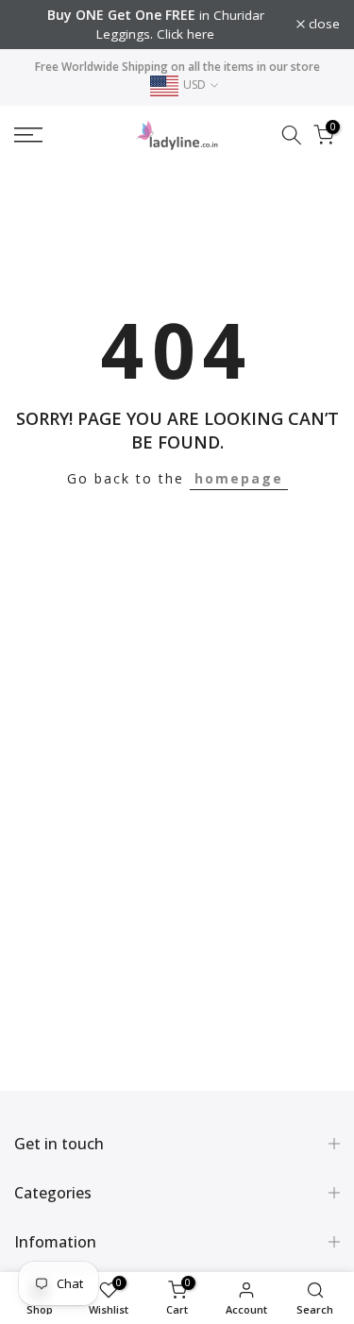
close (322, 24)
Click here (185, 33)
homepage (238, 478)
